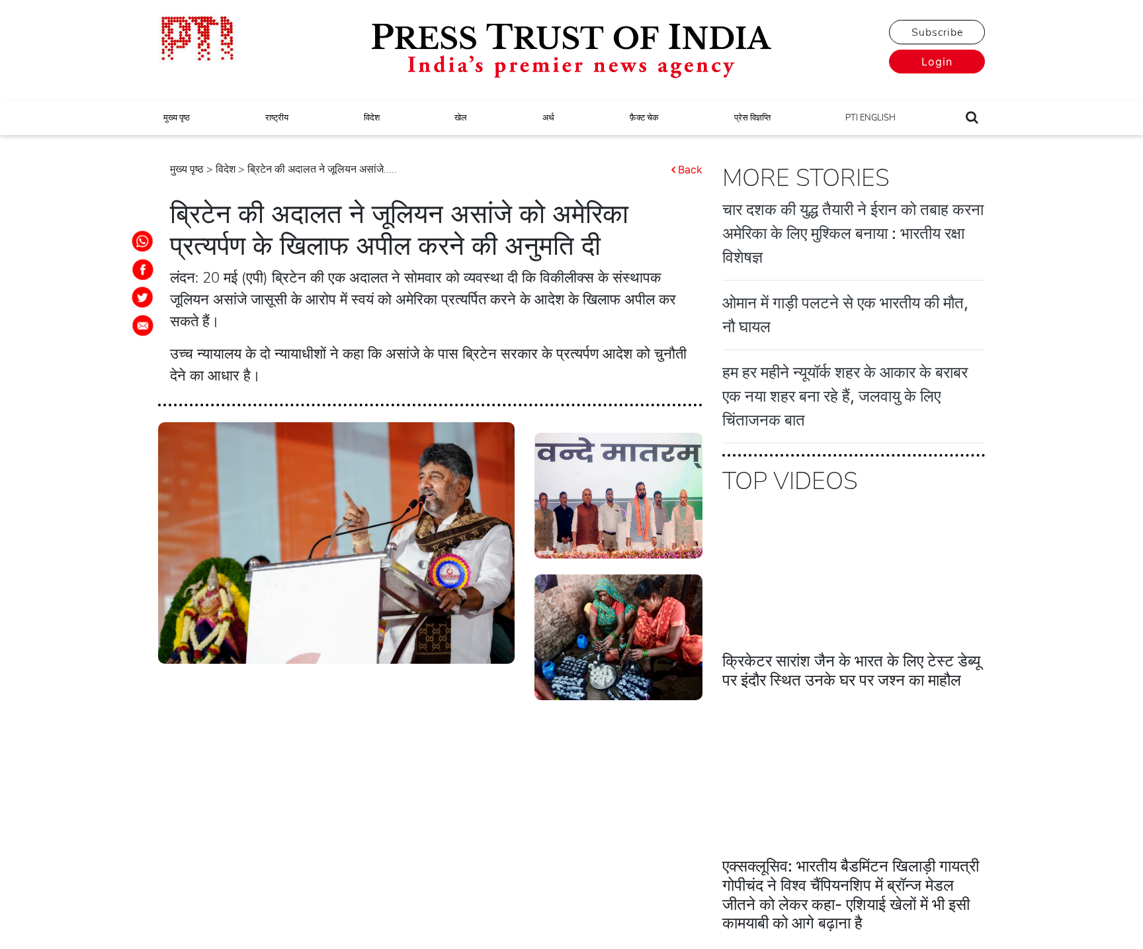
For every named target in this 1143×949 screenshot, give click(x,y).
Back (690, 169)
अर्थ (548, 118)
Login (936, 61)
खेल (460, 118)
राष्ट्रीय (276, 118)
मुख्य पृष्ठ (176, 118)
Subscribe (937, 32)
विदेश (372, 118)
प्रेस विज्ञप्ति (752, 118)
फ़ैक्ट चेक (644, 118)
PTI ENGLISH (870, 118)
